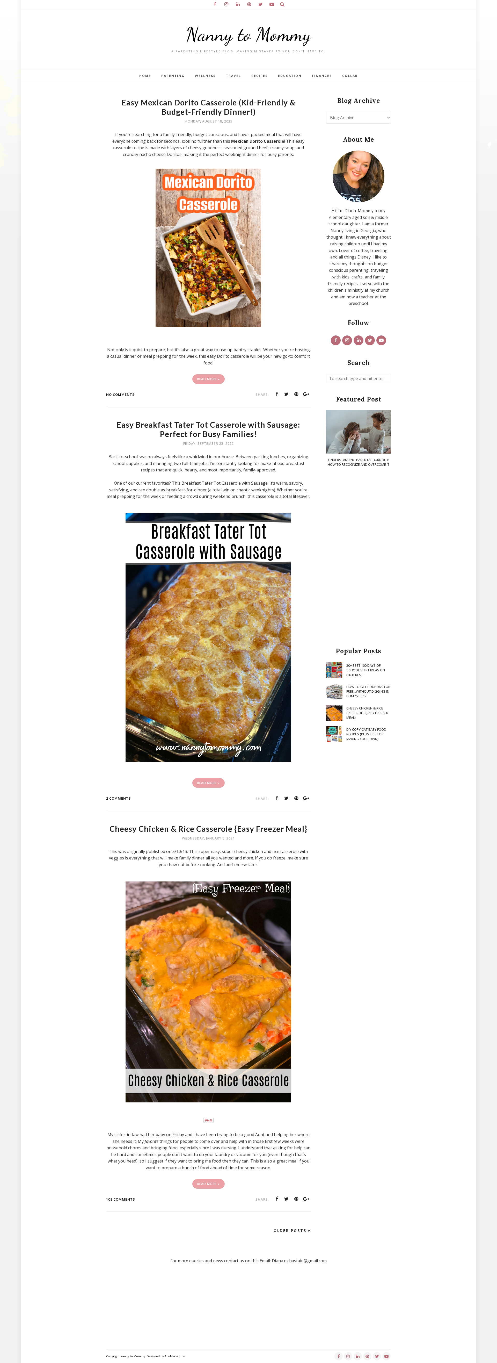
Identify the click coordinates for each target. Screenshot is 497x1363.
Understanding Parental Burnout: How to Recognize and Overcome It (358, 462)
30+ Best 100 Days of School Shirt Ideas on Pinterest (365, 670)
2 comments (118, 798)
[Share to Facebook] (277, 394)
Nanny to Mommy (248, 34)
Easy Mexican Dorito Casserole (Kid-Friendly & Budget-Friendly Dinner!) (208, 107)
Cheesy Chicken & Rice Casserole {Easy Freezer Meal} (208, 828)
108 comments (120, 1199)
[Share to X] (286, 394)
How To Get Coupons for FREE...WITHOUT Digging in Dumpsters (368, 691)
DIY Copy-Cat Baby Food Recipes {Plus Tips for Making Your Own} (366, 734)
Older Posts (290, 1230)
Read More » (208, 379)
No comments (120, 394)
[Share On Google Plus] (306, 394)
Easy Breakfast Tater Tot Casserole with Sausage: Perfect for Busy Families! (208, 429)
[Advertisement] (358, 557)
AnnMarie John (175, 1356)
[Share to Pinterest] (296, 394)
